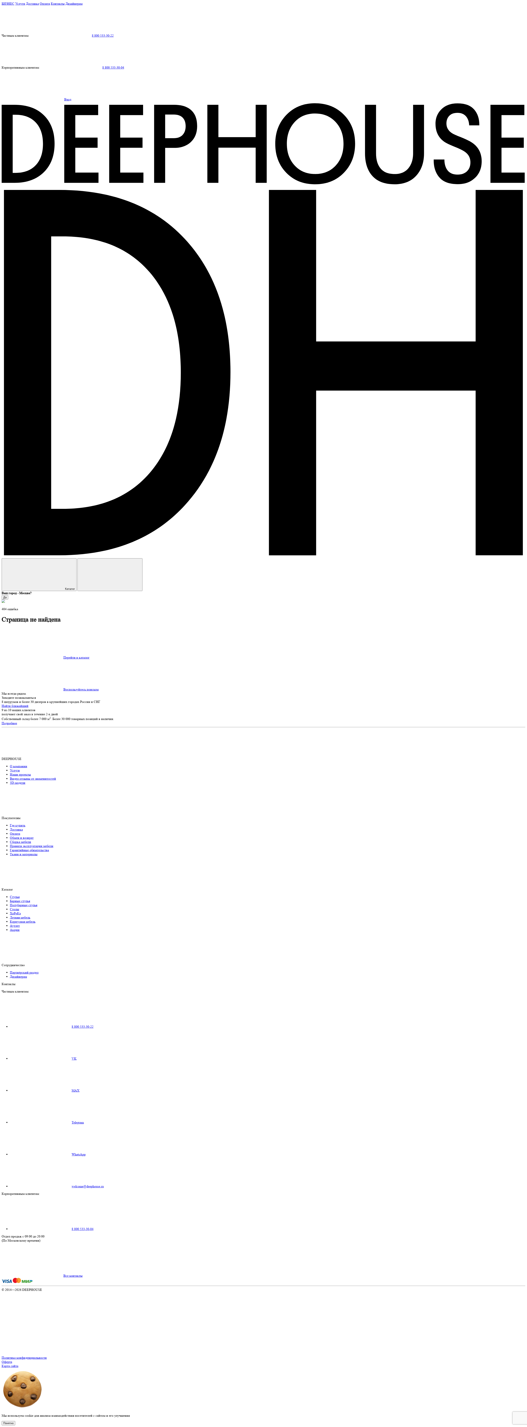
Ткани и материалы (23, 854)
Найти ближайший (15, 706)
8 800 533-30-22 (103, 35)
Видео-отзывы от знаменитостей (33, 779)
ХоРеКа (15, 913)
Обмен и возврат (22, 838)
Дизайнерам (74, 4)
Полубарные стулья (23, 905)
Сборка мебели (20, 842)
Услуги (20, 4)
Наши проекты (20, 774)
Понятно (8, 1423)
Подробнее (9, 723)
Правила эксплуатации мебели (31, 846)
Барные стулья (20, 901)
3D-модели (17, 783)
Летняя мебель (20, 917)
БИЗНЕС (8, 4)
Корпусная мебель (22, 922)
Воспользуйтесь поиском (81, 689)
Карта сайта (10, 1366)
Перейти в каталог (76, 657)
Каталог (70, 588)
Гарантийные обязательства (29, 850)
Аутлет (15, 926)
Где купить (17, 825)
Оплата (45, 4)
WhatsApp (79, 1154)
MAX (75, 1090)
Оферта (7, 1362)
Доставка (32, 4)
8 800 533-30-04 (113, 67)
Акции (15, 930)
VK (74, 1059)
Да (5, 597)
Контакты (58, 4)
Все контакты (73, 1276)
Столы (14, 909)
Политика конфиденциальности (24, 1358)
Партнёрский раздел (24, 972)
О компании (18, 766)
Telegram (78, 1122)
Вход (67, 99)
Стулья (15, 897)
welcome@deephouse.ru (88, 1186)
